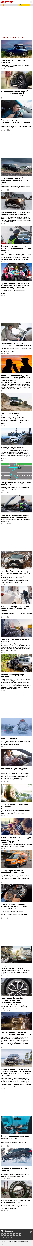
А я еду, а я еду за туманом (12, 448)
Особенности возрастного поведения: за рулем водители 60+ (16, 344)
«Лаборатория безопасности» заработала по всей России (14, 871)
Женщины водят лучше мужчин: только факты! (14, 805)
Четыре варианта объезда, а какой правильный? (16, 483)
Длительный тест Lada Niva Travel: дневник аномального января (16, 213)
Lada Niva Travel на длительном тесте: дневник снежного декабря (15, 572)
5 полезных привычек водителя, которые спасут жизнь (15, 1137)
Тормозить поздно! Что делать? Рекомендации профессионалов (15, 769)
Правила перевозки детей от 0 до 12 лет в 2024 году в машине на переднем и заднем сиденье (15, 285)
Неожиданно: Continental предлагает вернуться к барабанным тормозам (12, 1000)
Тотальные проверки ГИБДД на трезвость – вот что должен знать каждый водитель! (16, 377)
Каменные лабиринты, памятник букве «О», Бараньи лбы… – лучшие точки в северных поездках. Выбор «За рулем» (16, 1072)
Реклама (10, 1237)
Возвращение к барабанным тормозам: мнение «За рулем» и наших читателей (15, 906)
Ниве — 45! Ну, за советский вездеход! (13, 61)
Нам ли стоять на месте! (11, 413)
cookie (13, 1243)
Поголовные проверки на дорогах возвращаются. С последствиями (15, 516)
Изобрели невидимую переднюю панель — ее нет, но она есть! (15, 967)
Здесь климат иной (9, 738)
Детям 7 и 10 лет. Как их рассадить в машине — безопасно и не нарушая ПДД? (16, 839)
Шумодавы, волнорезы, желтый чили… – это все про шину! (14, 92)
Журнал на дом (24, 5)
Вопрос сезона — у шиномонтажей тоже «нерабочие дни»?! (15, 1201)
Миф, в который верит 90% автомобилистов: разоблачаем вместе (14, 180)
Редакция (4, 1237)
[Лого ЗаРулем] (7, 2)
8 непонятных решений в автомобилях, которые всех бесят (15, 121)
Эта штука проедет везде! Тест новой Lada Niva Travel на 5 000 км (16, 1033)
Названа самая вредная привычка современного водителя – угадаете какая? (16, 608)
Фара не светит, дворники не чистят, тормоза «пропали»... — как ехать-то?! (16, 248)
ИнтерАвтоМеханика (11, 5)
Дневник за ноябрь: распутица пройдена (14, 675)
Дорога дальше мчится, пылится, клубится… (15, 640)
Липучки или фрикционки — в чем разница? (15, 1169)
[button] (31, 1241)
